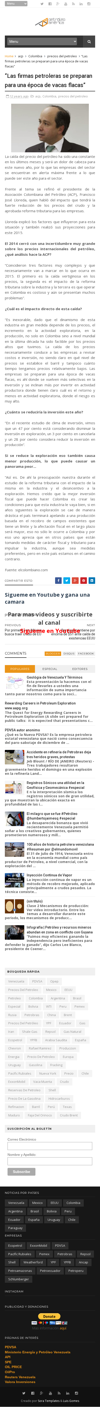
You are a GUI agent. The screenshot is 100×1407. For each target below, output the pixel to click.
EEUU (68, 990)
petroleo (14, 998)
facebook (86, 653)
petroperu (75, 1270)
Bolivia (33, 1006)
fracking (56, 1065)
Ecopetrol (15, 1040)
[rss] (73, 4)
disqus (69, 653)
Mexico (51, 990)
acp (20, 56)
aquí (63, 1328)
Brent (68, 1015)
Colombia (35, 56)
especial (14, 1006)
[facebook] (50, 4)
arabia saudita (56, 1040)
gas (82, 1023)
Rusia (12, 1015)
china (51, 1015)
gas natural (72, 1031)
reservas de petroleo (24, 1090)
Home (9, 56)
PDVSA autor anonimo (22, 730)
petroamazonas (20, 1270)
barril (36, 1107)
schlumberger (18, 1279)
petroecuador (50, 1270)
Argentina (58, 998)
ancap (83, 1262)
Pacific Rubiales (19, 1073)
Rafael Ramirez (40, 1048)
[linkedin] (81, 4)
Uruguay (14, 1065)
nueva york (47, 1073)
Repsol (50, 1031)
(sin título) (35, 901)
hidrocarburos (59, 1098)
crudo (64, 1081)
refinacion (16, 1107)
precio (69, 1073)
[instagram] (88, 4)
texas (67, 1107)
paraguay (15, 1228)
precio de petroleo (41, 1057)
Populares (19, 669)
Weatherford (33, 1262)
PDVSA (37, 981)
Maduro (14, 1115)
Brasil (77, 998)
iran (11, 1031)
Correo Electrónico (22, 1139)
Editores (80, 669)
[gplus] (57, 4)
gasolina (35, 1065)
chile (85, 1073)
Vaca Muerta (42, 1081)
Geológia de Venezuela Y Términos (55, 677)
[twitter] (42, 4)
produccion (67, 1048)
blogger (53, 653)
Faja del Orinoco (40, 1115)
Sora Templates (48, 1401)
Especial (49, 669)
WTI (48, 1006)
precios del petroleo (62, 56)
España (80, 1040)
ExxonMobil (16, 1081)
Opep (54, 981)
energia (13, 1057)
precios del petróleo (23, 1023)
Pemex (80, 1006)
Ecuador (65, 1023)
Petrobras (32, 1015)
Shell (52, 1090)
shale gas (29, 1031)
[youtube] (65, 4)
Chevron (14, 1048)
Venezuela (16, 981)
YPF (48, 1023)
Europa (68, 1057)
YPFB (33, 1040)
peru (63, 1006)
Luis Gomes (71, 1401)
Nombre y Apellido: (22, 1155)
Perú (51, 1107)
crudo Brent (69, 1115)
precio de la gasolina (24, 1098)
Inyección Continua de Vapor (49, 875)
